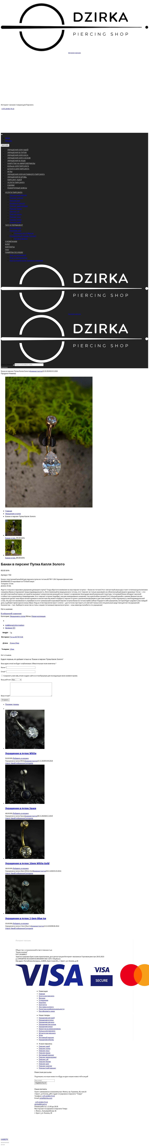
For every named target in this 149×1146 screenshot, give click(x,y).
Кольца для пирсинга (18, 166)
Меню (7, 138)
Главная (8, 511)
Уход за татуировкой (18, 255)
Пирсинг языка (16, 214)
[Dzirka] (74, 101)
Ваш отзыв (5, 696)
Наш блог (42, 1002)
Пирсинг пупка (15, 219)
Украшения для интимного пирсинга (26, 174)
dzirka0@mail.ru (40, 1104)
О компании (43, 1000)
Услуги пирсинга (16, 182)
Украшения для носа (17, 155)
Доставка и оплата (46, 1007)
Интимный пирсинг (17, 203)
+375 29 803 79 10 (7, 109)
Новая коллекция (38, 616)
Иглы (9, 171)
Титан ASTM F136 (16, 637)
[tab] (76, 625)
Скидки (11, 185)
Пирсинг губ (14, 211)
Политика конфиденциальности (51, 1009)
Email (3, 671)
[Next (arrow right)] (4, 1144)
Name (3, 667)
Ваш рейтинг (6, 680)
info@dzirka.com (45, 1098)
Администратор (36, 371)
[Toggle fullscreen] (6, 1142)
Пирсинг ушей (14, 180)
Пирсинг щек (15, 200)
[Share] (4, 1142)
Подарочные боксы (17, 188)
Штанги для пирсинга (18, 169)
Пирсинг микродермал (19, 206)
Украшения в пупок (17, 152)
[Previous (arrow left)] (2, 1144)
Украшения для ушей (17, 150)
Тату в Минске (15, 228)
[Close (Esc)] (2, 1142)
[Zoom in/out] (8, 1142)
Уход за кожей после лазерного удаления (26, 260)
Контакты (43, 1005)
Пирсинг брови (16, 209)
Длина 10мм (14, 643)
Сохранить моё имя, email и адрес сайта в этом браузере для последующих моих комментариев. (40, 676)
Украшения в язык (16, 160)
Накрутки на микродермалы (21, 163)
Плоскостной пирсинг (18, 195)
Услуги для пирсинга (46, 996)
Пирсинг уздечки (16, 198)
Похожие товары (12, 704)
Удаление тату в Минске (23, 233)
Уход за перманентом (18, 258)
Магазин (8, 141)
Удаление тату (15, 230)
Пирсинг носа (15, 217)
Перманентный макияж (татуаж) (23, 236)
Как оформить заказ (47, 1011)
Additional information (14, 625)
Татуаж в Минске (21, 239)
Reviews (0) (10, 628)
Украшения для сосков (19, 158)
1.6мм (12, 649)
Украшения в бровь (17, 177)
